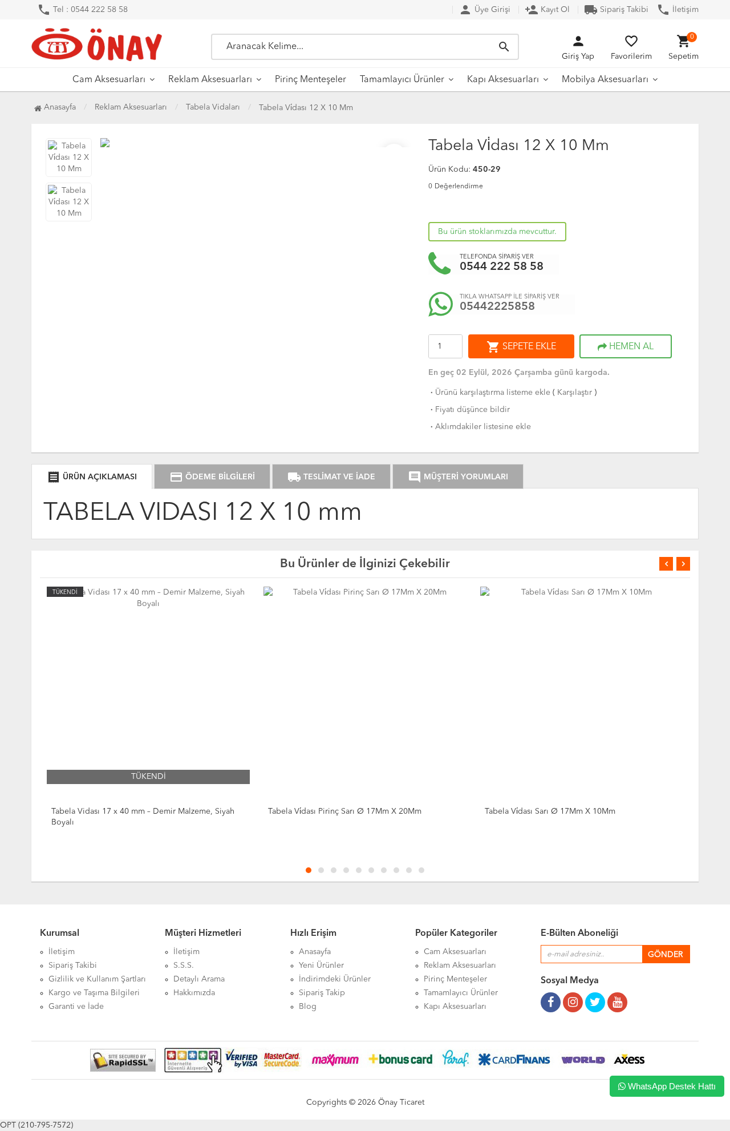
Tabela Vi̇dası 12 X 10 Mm (306, 108)
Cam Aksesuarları (108, 79)
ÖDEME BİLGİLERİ (212, 477)
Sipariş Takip (322, 993)
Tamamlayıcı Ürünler (402, 79)
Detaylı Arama (199, 979)
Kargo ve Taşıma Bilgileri (94, 993)
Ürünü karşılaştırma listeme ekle (489, 393)
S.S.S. (183, 966)
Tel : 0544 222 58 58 (82, 10)
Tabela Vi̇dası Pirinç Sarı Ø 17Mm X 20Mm (344, 811)
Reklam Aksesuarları (210, 79)
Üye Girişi (484, 10)
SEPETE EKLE (521, 347)
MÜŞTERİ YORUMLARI (458, 477)
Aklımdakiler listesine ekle (479, 427)
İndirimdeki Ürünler (335, 979)
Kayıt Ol (547, 10)
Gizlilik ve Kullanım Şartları (97, 979)
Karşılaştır (574, 393)
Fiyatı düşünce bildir (469, 410)
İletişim (677, 10)
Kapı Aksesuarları (503, 79)
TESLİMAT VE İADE (331, 477)
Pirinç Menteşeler (310, 79)
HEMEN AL (630, 347)
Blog (308, 1007)
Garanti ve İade (76, 1007)
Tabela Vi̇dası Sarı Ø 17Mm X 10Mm (550, 811)
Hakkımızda (194, 993)
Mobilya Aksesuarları (605, 79)
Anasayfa (59, 107)
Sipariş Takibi (616, 10)
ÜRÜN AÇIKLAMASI (92, 477)
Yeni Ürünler (321, 966)
